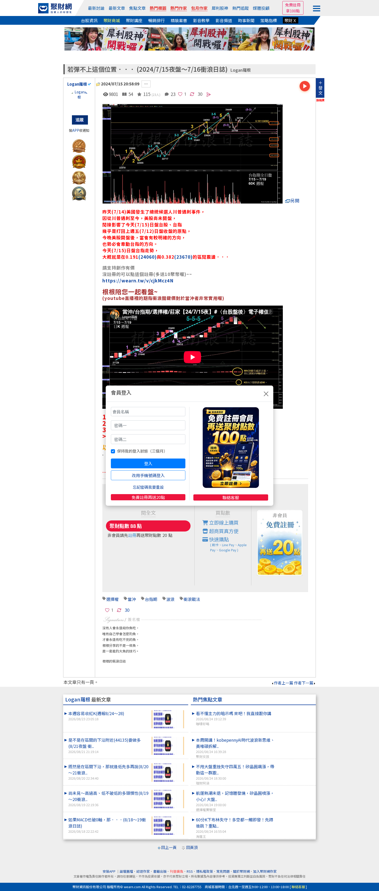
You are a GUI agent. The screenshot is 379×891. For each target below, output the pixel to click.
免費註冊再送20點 (148, 497)
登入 (148, 463)
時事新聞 (246, 20)
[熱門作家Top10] (79, 176)
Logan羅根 (240, 70)
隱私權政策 (204, 871)
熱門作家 (178, 8)
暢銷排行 (156, 20)
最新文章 (117, 8)
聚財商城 (111, 20)
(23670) (183, 257)
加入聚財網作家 (265, 871)
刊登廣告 (176, 871)
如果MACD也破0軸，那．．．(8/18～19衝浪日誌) (107, 825)
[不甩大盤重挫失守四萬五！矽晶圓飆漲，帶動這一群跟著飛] (295, 763)
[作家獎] (79, 145)
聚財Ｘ (290, 20)
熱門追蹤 (240, 8)
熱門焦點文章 (207, 699)
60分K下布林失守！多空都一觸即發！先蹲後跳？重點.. (234, 827)
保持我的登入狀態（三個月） (142, 451)
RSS (190, 871)
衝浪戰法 (192, 599)
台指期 (151, 599)
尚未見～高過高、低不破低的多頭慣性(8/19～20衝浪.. (108, 798)
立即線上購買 (223, 522)
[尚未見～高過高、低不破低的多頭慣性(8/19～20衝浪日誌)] (168, 799)
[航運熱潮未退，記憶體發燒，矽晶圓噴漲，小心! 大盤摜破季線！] (295, 790)
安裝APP (109, 871)
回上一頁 (169, 847)
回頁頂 (192, 847)
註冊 (132, 535)
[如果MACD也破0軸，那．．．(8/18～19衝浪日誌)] (168, 825)
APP (75, 130)
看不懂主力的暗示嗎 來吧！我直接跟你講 (233, 718)
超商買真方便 (223, 531)
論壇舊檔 (126, 871)
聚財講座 (134, 20)
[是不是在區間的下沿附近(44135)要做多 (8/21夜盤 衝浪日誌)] (168, 745)
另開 (295, 200)
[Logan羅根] (79, 99)
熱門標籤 (158, 8)
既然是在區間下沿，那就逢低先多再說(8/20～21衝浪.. (108, 772)
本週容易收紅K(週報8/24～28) (96, 715)
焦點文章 (137, 8)
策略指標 (268, 20)
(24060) (147, 257)
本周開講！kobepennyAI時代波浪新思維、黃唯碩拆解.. (235, 748)
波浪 (170, 599)
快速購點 (227, 544)
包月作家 (199, 8)
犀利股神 (220, 8)
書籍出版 (160, 871)
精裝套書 (179, 20)
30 (200, 94)
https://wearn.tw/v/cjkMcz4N (138, 280)
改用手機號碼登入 (148, 475)
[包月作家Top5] (79, 192)
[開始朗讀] (305, 86)
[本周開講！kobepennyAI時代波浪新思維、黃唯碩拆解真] (295, 736)
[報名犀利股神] (189, 38)
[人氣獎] (79, 160)
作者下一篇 (303, 682)
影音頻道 (224, 20)
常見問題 (223, 871)
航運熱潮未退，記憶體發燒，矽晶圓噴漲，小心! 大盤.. (235, 801)
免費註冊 (293, 4)
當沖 (132, 599)
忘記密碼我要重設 (148, 487)
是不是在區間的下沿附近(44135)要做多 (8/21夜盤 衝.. (104, 745)
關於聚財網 (241, 871)
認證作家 (143, 871)
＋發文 (320, 87)
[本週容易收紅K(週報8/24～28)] (168, 719)
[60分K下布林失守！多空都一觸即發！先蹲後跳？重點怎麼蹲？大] (295, 816)
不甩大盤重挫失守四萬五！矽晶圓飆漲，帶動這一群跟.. (235, 774)
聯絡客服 (231, 497)
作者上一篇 (283, 682)
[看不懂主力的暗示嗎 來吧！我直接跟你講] (295, 710)
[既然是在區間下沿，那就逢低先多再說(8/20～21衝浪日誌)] (168, 772)
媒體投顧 (261, 8)
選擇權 (112, 599)
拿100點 (293, 10)
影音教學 (201, 20)
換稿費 (320, 100)
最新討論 (96, 8)
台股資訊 (89, 20)
